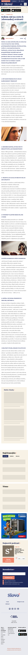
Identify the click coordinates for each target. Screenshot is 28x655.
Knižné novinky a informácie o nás (12, 584)
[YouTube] (15, 609)
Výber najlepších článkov (10, 581)
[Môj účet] (21, 4)
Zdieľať (21, 38)
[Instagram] (12, 609)
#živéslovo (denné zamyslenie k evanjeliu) (13, 582)
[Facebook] (10, 609)
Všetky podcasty (8, 560)
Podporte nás (20, 601)
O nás (7, 601)
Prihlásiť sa (8, 577)
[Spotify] (18, 609)
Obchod (7, 604)
